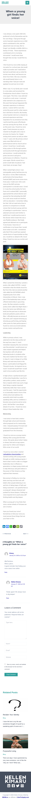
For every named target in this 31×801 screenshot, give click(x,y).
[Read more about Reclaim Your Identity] (15, 705)
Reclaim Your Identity (11, 715)
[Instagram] (22, 785)
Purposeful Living (9, 751)
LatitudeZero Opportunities (12, 454)
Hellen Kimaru (16, 582)
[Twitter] (17, 785)
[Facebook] (13, 785)
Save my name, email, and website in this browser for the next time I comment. (15, 667)
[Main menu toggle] (27, 3)
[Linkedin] (9, 785)
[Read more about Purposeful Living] (15, 741)
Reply (5, 572)
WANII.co (5, 797)
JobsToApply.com (23, 797)
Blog (4, 718)
